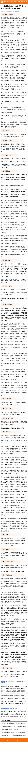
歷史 (5, 11)
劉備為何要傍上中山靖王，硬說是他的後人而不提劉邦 (14, 682)
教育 (12, 2)
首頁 (5, 2)
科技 (19, 2)
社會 (8, 2)
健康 (15, 2)
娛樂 (25, 2)
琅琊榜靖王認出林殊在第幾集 (9, 708)
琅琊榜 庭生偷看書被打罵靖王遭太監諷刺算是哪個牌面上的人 (14, 735)
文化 (22, 2)
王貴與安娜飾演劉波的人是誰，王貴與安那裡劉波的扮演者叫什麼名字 (14, 726)
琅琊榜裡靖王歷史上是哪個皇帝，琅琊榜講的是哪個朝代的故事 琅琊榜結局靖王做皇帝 (14, 732)
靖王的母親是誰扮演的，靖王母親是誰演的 (12, 695)
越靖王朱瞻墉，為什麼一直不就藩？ (10, 729)
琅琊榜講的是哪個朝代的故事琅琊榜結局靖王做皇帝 (14, 723)
